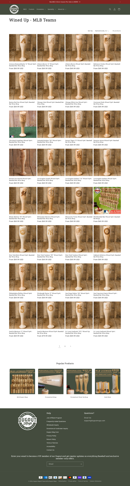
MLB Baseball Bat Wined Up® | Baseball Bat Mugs (107, 217)
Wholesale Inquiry (53, 425)
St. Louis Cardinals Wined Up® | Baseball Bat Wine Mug (104, 332)
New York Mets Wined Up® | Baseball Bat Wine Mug (21, 256)
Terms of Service (52, 443)
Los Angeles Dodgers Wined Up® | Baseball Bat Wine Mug (105, 179)
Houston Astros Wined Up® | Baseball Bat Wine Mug (106, 141)
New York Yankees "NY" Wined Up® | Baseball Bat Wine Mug (50, 256)
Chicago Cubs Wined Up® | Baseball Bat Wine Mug (50, 103)
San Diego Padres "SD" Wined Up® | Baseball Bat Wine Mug (77, 294)
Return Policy (51, 439)
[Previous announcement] (10, 2)
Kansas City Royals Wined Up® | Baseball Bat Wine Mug (20, 179)
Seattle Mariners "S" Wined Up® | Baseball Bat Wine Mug (20, 332)
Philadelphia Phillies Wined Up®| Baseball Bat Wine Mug (20, 294)
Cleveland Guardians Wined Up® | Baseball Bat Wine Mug (20, 141)
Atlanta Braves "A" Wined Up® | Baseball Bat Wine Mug (48, 65)
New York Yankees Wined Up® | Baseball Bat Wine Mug (76, 256)
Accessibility (51, 446)
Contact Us (50, 450)
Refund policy (62, 481)
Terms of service (83, 481)
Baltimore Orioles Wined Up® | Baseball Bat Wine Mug (107, 65)
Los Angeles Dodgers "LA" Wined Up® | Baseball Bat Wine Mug (78, 179)
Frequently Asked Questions (56, 421)
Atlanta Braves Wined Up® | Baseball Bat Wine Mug (77, 65)
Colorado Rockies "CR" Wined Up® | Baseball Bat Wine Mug (49, 141)
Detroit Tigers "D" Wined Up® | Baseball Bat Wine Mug (78, 141)
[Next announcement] (120, 2)
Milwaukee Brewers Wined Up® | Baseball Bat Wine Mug (48, 217)
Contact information (95, 481)
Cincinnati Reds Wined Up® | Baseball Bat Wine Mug (107, 103)
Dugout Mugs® (37, 481)
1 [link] (59, 346)
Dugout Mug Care (53, 432)
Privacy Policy (51, 436)
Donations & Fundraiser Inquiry (57, 428)
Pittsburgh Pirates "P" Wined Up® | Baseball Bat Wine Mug (49, 294)
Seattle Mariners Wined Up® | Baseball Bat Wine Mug (50, 332)
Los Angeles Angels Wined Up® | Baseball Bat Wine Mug (48, 179)
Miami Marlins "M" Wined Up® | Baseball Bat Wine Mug (20, 217)
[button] (41, 9)
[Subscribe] (81, 464)
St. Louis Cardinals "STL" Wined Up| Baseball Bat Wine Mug (77, 332)
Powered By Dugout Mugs (49, 481)
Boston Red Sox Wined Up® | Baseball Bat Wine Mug (22, 103)
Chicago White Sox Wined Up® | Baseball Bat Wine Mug (76, 103)
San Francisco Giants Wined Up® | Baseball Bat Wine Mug (105, 294)
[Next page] (70, 346)
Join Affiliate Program (54, 418)
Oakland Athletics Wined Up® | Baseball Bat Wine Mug (107, 256)
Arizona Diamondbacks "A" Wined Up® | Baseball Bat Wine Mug (22, 65)
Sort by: (90, 31)
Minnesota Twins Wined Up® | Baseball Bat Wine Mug (79, 217)
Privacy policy (72, 481)
